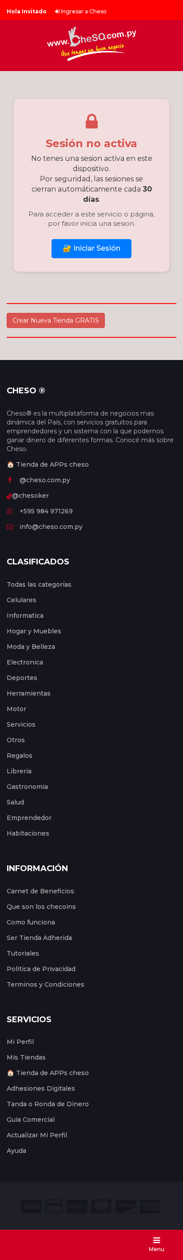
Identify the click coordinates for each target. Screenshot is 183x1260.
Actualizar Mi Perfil (37, 1135)
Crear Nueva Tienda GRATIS (55, 320)
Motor (16, 709)
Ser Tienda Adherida (39, 938)
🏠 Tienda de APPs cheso (48, 464)
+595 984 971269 (46, 511)
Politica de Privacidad (41, 969)
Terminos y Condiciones (45, 984)
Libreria (19, 771)
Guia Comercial (31, 1120)
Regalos (19, 756)
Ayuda (16, 1151)
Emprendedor (29, 818)
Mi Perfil (20, 1042)
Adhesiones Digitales (41, 1088)
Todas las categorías (39, 584)
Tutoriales (23, 953)
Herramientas (29, 693)
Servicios (21, 724)
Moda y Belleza (31, 647)
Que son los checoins (41, 907)
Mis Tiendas (26, 1057)
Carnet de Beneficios (40, 891)
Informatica (25, 616)
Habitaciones (28, 833)
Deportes (22, 678)
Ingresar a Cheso (83, 11)
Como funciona (31, 922)
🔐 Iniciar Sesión (91, 248)
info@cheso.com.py (51, 527)
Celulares (21, 600)
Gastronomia (27, 787)
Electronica (25, 662)
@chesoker (30, 496)
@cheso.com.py (45, 480)
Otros (16, 740)
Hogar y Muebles (34, 631)
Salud (15, 802)
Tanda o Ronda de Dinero (48, 1104)
